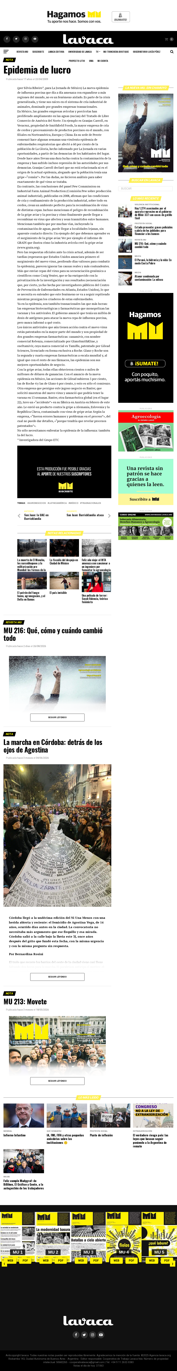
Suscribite (38, 51)
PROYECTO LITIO (77, 60)
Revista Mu (22, 51)
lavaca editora (56, 51)
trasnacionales (91, 503)
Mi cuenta (102, 60)
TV (97, 51)
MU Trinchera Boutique (116, 51)
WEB (10, 1260)
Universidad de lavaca (80, 51)
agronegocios (37, 503)
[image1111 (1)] (64, 497)
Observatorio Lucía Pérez (146, 51)
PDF (25, 1260)
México (74, 503)
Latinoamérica (58, 503)
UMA (91, 60)
